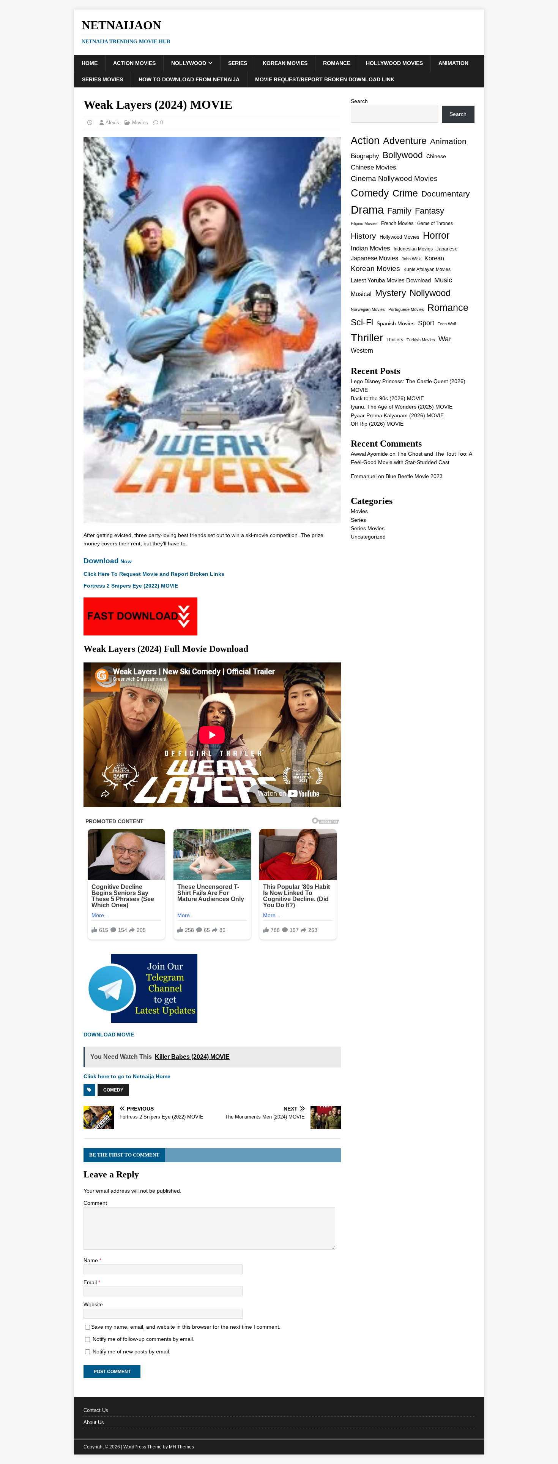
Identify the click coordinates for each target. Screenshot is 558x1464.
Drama (367, 209)
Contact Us (96, 1410)
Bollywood (403, 155)
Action (365, 140)
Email (91, 1282)
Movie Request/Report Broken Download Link (324, 79)
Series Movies (102, 79)
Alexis (112, 122)
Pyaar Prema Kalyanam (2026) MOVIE (397, 415)
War (444, 339)
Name (91, 1260)
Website (93, 1304)
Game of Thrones (435, 223)
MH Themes (181, 1447)
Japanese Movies (374, 258)
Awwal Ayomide (369, 454)
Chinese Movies (373, 167)
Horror (436, 235)
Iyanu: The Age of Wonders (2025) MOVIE (401, 407)
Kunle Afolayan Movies (427, 269)
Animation (453, 63)
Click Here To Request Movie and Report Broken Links (154, 574)
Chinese (436, 156)
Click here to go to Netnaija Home (127, 1076)
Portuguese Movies (406, 309)
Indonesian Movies (413, 249)
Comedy (113, 1090)
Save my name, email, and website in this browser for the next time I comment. (186, 1327)
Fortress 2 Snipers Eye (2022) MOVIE (131, 586)
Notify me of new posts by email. (131, 1351)
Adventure (405, 141)
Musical (361, 294)
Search (359, 101)
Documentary (445, 193)
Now (108, 561)
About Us (94, 1422)
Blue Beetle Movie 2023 (414, 476)
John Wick (411, 259)
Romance (336, 63)
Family (399, 210)
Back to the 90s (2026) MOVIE (387, 398)
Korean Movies (285, 63)
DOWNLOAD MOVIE (110, 1034)
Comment (95, 1203)
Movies (140, 122)
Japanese (446, 249)
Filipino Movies (364, 223)
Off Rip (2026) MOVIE (377, 424)
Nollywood (188, 63)
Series (237, 63)
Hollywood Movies (394, 63)
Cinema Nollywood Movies (394, 178)
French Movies (397, 223)
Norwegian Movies (368, 309)
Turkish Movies (421, 339)
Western (362, 350)
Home (90, 63)
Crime (405, 193)
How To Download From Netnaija (189, 79)
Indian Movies (370, 248)
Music (443, 280)
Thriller (367, 338)
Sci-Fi (362, 322)
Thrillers (394, 339)
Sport (426, 323)
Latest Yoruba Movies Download (391, 280)
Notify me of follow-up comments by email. (143, 1339)
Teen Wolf (447, 324)
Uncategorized (368, 537)
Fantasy (429, 210)
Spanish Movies (396, 323)
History (363, 235)
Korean (434, 258)
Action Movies (134, 63)
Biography (365, 156)
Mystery (390, 293)
